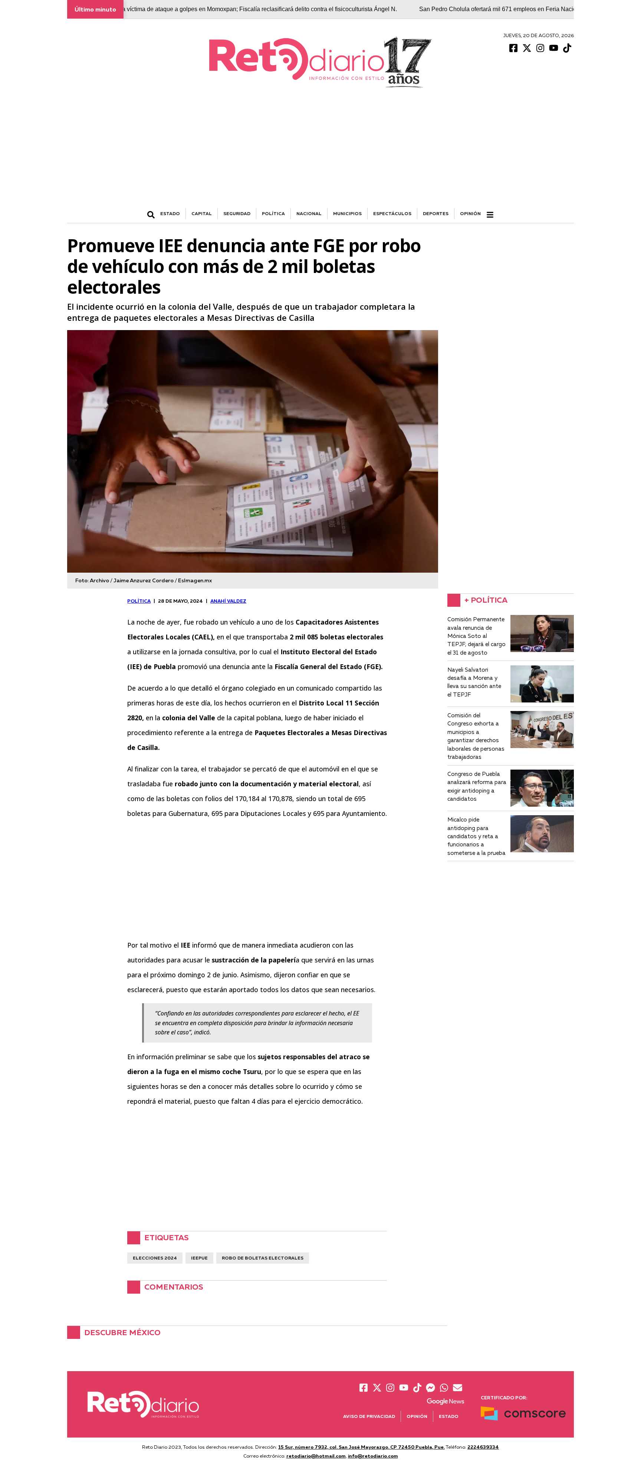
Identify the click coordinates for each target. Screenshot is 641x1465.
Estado (448, 1416)
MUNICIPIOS (347, 213)
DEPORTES (435, 213)
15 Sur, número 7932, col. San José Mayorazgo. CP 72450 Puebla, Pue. (361, 1447)
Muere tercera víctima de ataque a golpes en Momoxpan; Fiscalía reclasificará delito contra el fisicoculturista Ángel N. (204, 9)
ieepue (199, 1258)
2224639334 (483, 1447)
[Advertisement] (320, 152)
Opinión (470, 213)
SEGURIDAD (236, 213)
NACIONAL (309, 213)
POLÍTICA (273, 213)
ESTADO (170, 213)
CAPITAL (201, 213)
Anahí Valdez (228, 601)
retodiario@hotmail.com (316, 1456)
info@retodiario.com (373, 1456)
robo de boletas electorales (262, 1258)
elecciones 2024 (155, 1258)
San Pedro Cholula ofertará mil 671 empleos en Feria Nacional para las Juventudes (490, 9)
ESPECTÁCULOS (392, 213)
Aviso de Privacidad (369, 1416)
